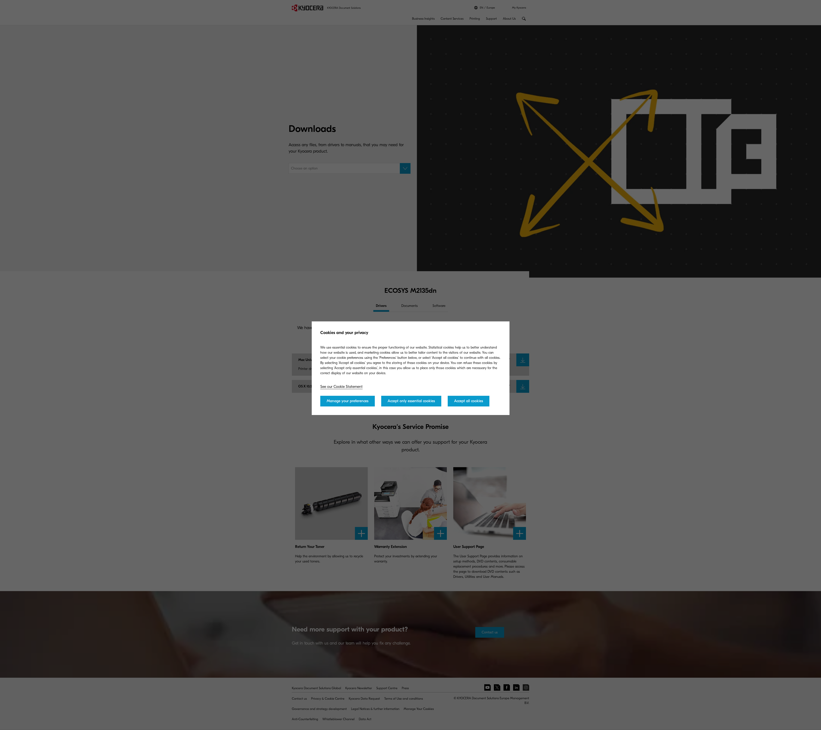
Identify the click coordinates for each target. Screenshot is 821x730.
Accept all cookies (468, 401)
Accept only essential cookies (411, 401)
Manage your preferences (347, 401)
